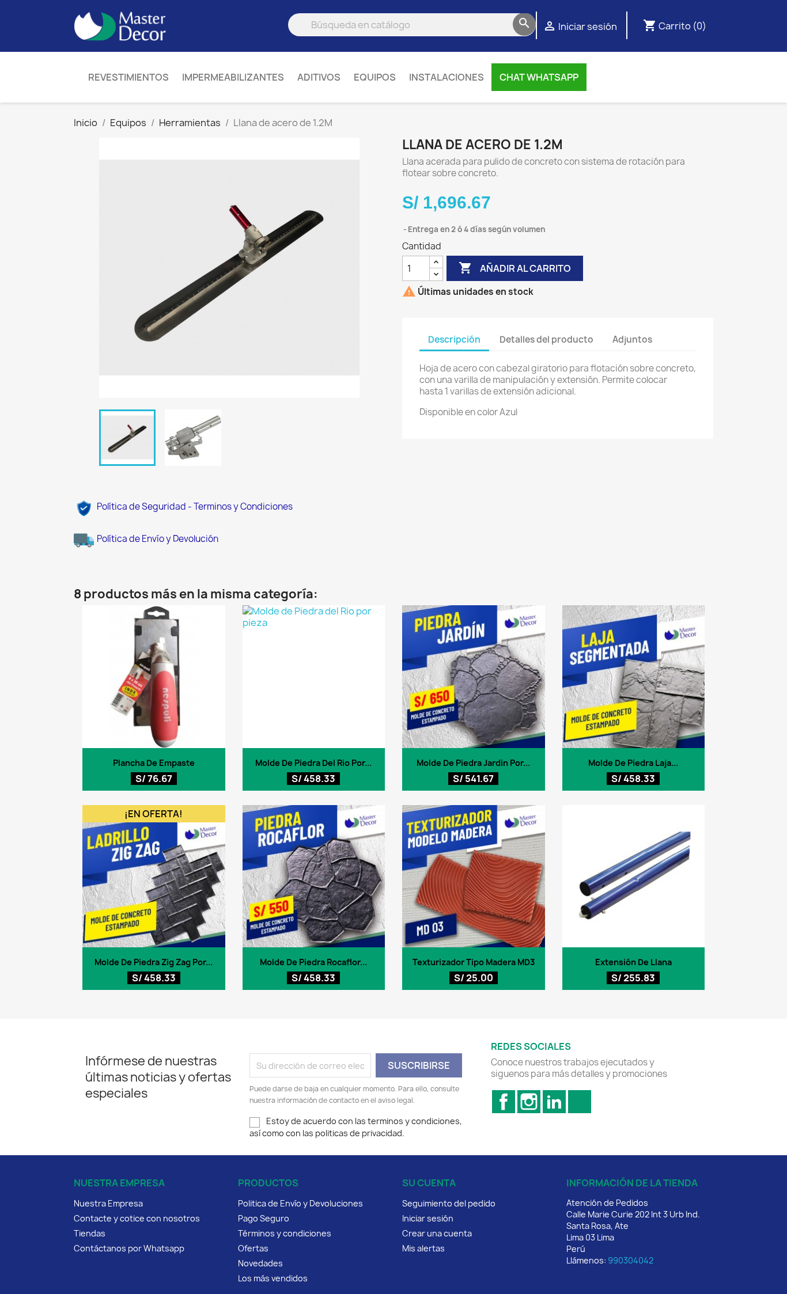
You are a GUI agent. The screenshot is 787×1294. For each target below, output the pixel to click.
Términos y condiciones (284, 1233)
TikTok (579, 1101)
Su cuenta (429, 1183)
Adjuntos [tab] (632, 339)
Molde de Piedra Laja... (633, 762)
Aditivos (318, 77)
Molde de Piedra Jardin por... (473, 762)
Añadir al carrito (515, 268)
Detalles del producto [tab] (546, 339)
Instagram (528, 1101)
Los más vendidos (273, 1278)
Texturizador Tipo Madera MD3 (474, 962)
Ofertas (253, 1248)
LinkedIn (554, 1101)
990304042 (630, 1260)
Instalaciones (446, 77)
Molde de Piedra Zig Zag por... (153, 962)
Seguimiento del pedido (448, 1203)
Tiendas (89, 1233)
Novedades (260, 1263)
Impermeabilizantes (233, 77)
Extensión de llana (633, 962)
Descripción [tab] (454, 339)
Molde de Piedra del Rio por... (313, 762)
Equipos (375, 77)
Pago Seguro (263, 1218)
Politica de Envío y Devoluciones (300, 1203)
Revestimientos (128, 77)
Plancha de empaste (154, 762)
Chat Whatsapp (539, 77)
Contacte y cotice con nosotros (137, 1218)
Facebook (503, 1101)
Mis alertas (423, 1248)
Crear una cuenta (437, 1233)
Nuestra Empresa (108, 1203)
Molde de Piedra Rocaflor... (313, 962)
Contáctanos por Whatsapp (129, 1248)
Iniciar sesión (427, 1218)
